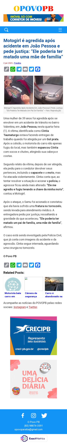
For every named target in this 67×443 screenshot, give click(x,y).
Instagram (20, 307)
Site (50, 429)
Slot (45, 429)
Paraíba (17, 63)
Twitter (33, 307)
